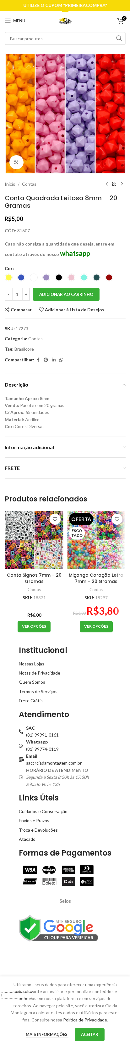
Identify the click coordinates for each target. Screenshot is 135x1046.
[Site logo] (65, 20)
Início (10, 184)
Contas (29, 184)
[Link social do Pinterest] (46, 360)
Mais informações (47, 1034)
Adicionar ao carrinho (66, 294)
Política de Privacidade (85, 1019)
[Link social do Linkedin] (53, 360)
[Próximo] (122, 184)
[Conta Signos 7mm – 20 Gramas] (34, 540)
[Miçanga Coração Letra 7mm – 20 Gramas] (96, 540)
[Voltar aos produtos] (114, 184)
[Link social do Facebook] (38, 360)
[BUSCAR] (119, 38)
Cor (9, 268)
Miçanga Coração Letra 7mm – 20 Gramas (96, 578)
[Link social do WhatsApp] (61, 360)
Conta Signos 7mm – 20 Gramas (34, 578)
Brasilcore (24, 349)
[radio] (9, 277)
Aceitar (89, 1034)
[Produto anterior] (107, 184)
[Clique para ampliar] (16, 162)
